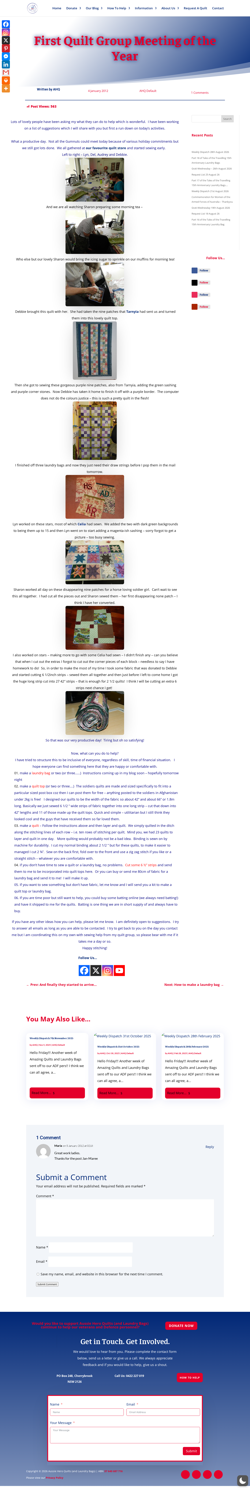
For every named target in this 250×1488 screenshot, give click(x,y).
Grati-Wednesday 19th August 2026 (211, 207)
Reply (210, 1147)
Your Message (61, 1423)
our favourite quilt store (106, 148)
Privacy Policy (54, 1477)
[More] (6, 88)
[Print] (6, 80)
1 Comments (200, 93)
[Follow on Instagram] (194, 295)
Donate (71, 8)
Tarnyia (132, 311)
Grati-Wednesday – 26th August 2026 (212, 168)
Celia (82, 524)
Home (56, 8)
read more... (41, 1093)
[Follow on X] (194, 283)
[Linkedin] (6, 64)
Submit (191, 1451)
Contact (218, 8)
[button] (242, 1480)
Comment (45, 1196)
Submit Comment (47, 1284)
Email (41, 1261)
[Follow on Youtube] (194, 307)
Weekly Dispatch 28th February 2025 (187, 1046)
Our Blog (92, 8)
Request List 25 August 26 (205, 174)
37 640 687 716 (113, 1471)
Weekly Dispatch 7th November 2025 (51, 1038)
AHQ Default (147, 91)
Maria (58, 1145)
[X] (6, 40)
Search (227, 119)
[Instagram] (84, 970)
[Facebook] (6, 24)
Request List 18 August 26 (205, 213)
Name (42, 1247)
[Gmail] (6, 72)
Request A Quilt (195, 8)
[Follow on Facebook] (194, 270)
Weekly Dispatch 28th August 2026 (210, 152)
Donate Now (181, 1325)
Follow (204, 270)
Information (144, 8)
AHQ (56, 89)
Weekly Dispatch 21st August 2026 (210, 191)
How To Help (116, 8)
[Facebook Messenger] (6, 56)
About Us (168, 8)
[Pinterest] (6, 48)
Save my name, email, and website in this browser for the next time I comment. (102, 1274)
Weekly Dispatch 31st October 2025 (118, 1046)
